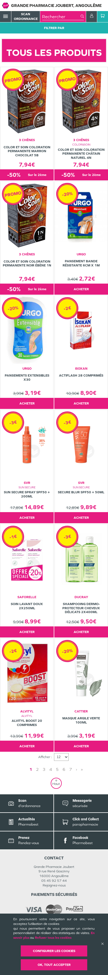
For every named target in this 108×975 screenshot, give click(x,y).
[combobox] (61, 16)
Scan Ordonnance (26, 16)
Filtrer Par (54, 28)
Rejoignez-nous (54, 885)
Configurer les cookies (54, 951)
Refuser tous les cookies (53, 938)
